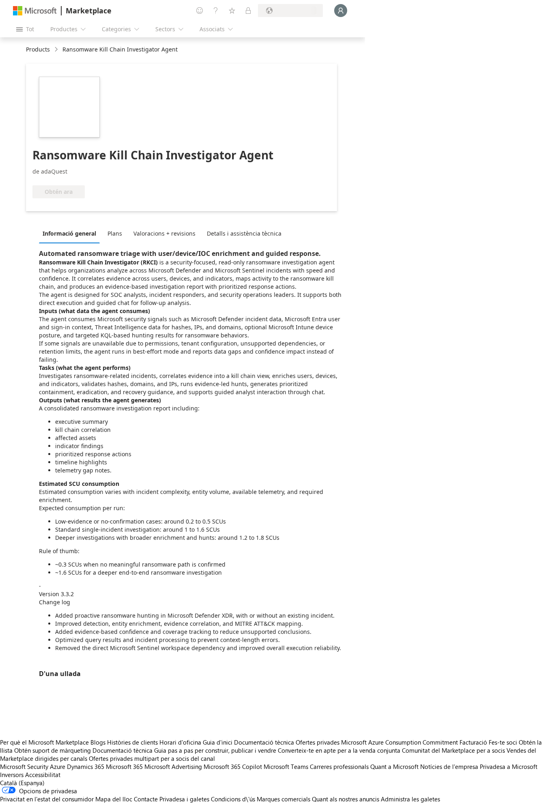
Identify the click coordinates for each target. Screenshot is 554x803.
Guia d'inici (217, 742)
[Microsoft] (35, 10)
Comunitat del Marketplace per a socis (453, 750)
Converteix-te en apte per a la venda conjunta (339, 750)
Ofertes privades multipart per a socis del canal (152, 758)
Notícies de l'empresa (449, 766)
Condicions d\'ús (233, 799)
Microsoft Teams (286, 766)
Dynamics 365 (85, 766)
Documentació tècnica (264, 742)
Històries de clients (132, 742)
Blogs (97, 742)
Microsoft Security (24, 766)
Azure (57, 766)
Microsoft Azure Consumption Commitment (400, 742)
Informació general (69, 233)
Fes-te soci (503, 742)
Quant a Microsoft (394, 766)
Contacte (146, 799)
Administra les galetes (410, 799)
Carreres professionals (339, 766)
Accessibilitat (42, 775)
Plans (114, 233)
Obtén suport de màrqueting (52, 750)
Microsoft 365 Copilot (233, 766)
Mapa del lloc (113, 799)
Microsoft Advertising (173, 766)
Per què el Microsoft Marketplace (44, 742)
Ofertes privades (317, 742)
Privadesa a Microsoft (508, 766)
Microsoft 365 (124, 766)
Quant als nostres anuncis (345, 799)
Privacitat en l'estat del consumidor (47, 799)
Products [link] (38, 49)
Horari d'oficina (180, 742)
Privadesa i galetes (184, 799)
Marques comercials (283, 799)
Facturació (473, 742)
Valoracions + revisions (164, 233)
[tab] (71, 233)
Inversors (12, 775)
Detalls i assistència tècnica (244, 233)
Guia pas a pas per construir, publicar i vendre (215, 750)
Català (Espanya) (22, 783)
